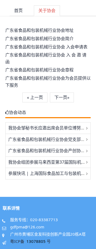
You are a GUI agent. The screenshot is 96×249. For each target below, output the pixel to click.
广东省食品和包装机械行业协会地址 (39, 30)
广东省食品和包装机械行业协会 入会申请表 (46, 47)
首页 (18, 10)
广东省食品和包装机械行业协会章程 (39, 70)
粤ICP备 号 (30, 241)
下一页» (61, 97)
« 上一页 (35, 97)
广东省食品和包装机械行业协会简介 (39, 38)
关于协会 (46, 10)
